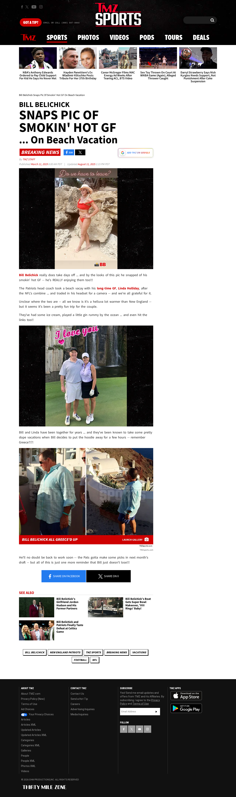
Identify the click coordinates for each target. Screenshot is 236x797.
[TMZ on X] (27, 7)
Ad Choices (27, 709)
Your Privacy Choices (41, 714)
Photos (88, 37)
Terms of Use (29, 704)
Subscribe (156, 711)
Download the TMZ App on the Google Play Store (186, 708)
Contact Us (77, 693)
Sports (57, 37)
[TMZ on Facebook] (22, 7)
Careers (75, 704)
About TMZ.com (30, 693)
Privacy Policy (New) (33, 698)
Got (30, 22)
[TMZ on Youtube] (34, 6)
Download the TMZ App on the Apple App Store (186, 695)
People (25, 755)
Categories (27, 740)
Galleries (26, 750)
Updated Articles (31, 729)
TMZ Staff (28, 159)
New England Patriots (65, 652)
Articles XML (28, 724)
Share (66, 576)
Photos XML (28, 766)
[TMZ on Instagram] (41, 7)
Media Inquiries (79, 714)
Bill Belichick (34, 652)
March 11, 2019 (39, 164)
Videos (119, 37)
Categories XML (30, 745)
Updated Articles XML (34, 735)
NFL (94, 660)
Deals (201, 37)
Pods (147, 37)
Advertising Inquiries (83, 709)
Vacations (139, 652)
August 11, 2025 (87, 164)
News (28, 37)
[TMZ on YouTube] (139, 729)
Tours (173, 37)
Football (80, 660)
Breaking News (116, 652)
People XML (28, 760)
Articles (25, 719)
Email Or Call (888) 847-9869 (61, 23)
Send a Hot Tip (79, 698)
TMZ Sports (93, 652)
